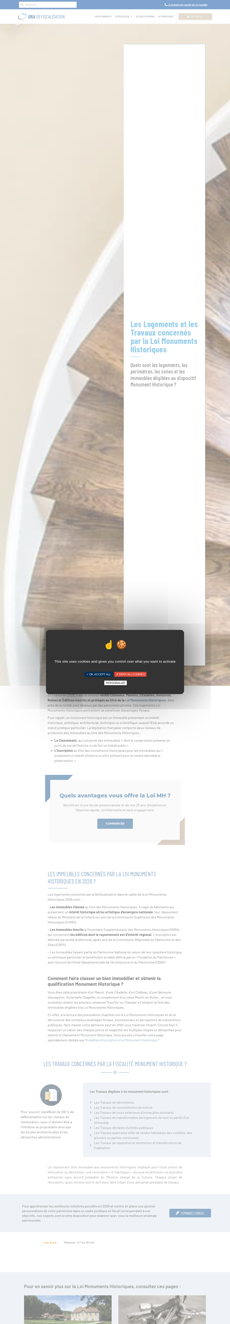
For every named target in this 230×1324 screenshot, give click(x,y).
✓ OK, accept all (98, 674)
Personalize (115, 682)
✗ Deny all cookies (130, 674)
